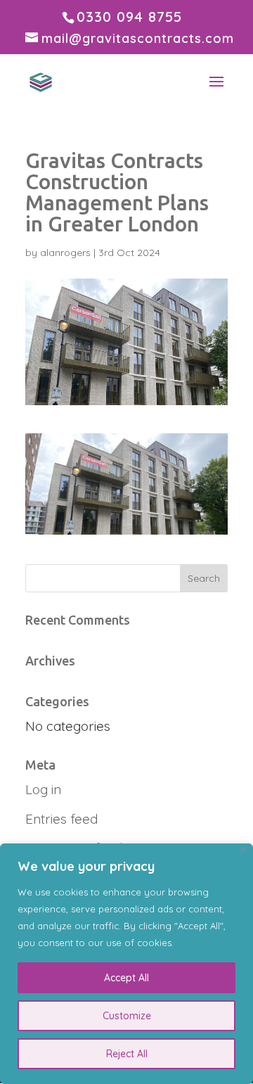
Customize (127, 1015)
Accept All (126, 977)
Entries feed (61, 818)
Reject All (127, 1053)
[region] (126, 963)
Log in (43, 789)
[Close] (243, 850)
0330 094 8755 (129, 16)
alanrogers (65, 252)
